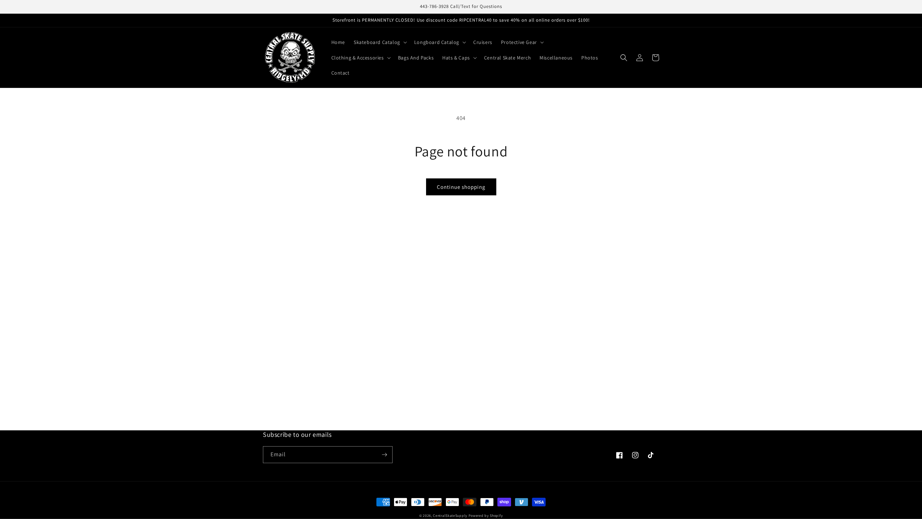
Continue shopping (461, 186)
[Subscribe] (384, 454)
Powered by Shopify (486, 515)
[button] (379, 42)
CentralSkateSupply (450, 515)
